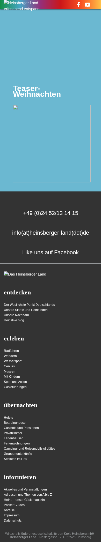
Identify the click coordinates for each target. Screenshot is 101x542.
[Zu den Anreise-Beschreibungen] (25, 274)
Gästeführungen (15, 387)
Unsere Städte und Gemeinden (26, 310)
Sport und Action (15, 382)
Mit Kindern (12, 376)
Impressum (11, 515)
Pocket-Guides (14, 505)
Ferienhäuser (13, 438)
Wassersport (12, 361)
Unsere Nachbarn (16, 315)
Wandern (10, 356)
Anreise (9, 510)
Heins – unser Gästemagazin (24, 500)
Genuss (9, 366)
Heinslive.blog (14, 320)
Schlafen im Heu (15, 459)
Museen (9, 371)
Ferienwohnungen (17, 443)
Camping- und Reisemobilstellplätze (29, 448)
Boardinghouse (15, 423)
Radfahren (11, 351)
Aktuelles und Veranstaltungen (25, 489)
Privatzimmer (13, 433)
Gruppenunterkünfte (18, 454)
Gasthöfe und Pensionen (21, 428)
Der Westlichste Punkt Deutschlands (29, 305)
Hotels (8, 417)
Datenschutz (12, 520)
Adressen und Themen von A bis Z (28, 494)
